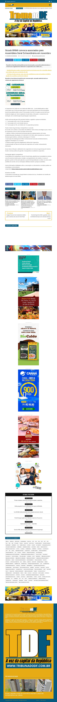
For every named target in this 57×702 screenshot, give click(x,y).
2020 (41, 541)
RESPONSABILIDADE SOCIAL (10, 576)
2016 (36, 541)
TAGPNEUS (16, 578)
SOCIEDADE (8, 578)
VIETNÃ (25, 580)
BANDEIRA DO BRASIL (26, 546)
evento (24, 561)
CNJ (9, 550)
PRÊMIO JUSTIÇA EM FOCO (10, 574)
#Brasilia (12, 541)
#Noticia (29, 541)
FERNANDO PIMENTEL (9, 563)
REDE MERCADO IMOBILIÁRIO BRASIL (32, 574)
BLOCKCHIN (34, 546)
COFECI (13, 550)
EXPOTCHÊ (34, 561)
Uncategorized (28, 498)
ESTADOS (7, 561)
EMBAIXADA (38, 556)
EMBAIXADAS (8, 559)
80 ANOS (21, 543)
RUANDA (18, 576)
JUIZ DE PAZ (37, 567)
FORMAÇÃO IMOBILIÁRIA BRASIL (33, 563)
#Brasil (7, 541)
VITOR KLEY (30, 580)
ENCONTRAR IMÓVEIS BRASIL (21, 559)
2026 (12, 543)
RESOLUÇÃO (42, 574)
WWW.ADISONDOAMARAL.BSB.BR (11, 582)
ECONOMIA (29, 556)
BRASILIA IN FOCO (44, 546)
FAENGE (46, 561)
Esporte (44, 559)
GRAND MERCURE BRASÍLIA (10, 565)
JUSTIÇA (47, 567)
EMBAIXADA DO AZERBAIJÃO (20, 558)
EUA (21, 561)
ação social (31, 543)
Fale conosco (43, 700)
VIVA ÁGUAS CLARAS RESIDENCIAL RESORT (41, 580)
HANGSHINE (23, 565)
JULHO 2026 (42, 567)
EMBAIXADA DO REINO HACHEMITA (42, 558)
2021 (44, 541)
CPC (15, 552)
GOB (41, 563)
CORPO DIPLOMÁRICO (42, 550)
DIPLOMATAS (8, 556)
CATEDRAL (22, 548)
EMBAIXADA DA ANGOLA (46, 556)
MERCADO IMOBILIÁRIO (29, 571)
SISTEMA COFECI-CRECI (46, 576)
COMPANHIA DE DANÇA (19, 550)
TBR (20, 578)
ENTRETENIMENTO (30, 559)
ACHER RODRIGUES (38, 543)
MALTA (7, 571)
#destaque (17, 541)
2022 (47, 541)
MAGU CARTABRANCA (38, 569)
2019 (39, 541)
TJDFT (26, 578)
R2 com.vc (23, 574)
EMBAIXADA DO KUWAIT (31, 558)
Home (37, 700)
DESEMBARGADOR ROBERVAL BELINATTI (28, 554)
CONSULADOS (27, 550)
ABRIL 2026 (26, 543)
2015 (33, 541)
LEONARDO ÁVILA (19, 569)
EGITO (33, 556)
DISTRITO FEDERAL (15, 556)
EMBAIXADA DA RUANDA (10, 558)
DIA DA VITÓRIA (38, 554)
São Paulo (23, 576)
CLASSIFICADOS (45, 548)
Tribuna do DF (8, 580)
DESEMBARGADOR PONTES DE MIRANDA (12, 554)
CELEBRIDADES (28, 548)
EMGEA (13, 559)
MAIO (45, 569)
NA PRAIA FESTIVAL (41, 571)
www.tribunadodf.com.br (39, 56)
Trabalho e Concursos (32, 578)
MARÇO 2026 (12, 571)
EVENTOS (29, 561)
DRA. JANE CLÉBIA (23, 556)
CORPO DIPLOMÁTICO (9, 552)
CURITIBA (23, 552)
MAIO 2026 (48, 569)
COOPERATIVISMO (34, 550)
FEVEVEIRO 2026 (23, 563)
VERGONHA (21, 580)
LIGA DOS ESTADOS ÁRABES (28, 569)
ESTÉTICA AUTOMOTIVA (14, 561)
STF (11, 578)
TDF (22, 578)
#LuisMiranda (23, 541)
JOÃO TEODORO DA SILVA (24, 567)
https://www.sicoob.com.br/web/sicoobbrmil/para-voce (27, 169)
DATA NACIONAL (39, 552)
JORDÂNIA (32, 567)
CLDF (6, 550)
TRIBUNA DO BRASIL (42, 578)
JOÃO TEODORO (16, 567)
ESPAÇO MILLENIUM (38, 559)
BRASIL (38, 546)
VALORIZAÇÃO (15, 580)
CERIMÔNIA (34, 548)
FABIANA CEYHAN (40, 561)
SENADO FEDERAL (30, 576)
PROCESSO (18, 574)
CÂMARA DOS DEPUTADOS (10, 548)
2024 (6, 543)
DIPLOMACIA (45, 554)
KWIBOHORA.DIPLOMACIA (10, 569)
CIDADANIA (39, 548)
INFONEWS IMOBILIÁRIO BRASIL (39, 565)
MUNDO (35, 571)
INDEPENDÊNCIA (29, 565)
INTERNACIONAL (9, 567)
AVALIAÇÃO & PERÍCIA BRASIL (11, 546)
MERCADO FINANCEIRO (19, 571)
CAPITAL (17, 548)
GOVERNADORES (46, 563)
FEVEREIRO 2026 (17, 563)
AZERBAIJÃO (19, 546)
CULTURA (19, 552)
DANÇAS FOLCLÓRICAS (31, 552)
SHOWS (35, 576)
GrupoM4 (18, 565)
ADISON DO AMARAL (46, 543)
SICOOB (39, 576)
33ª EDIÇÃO (16, 543)
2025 (9, 543)
